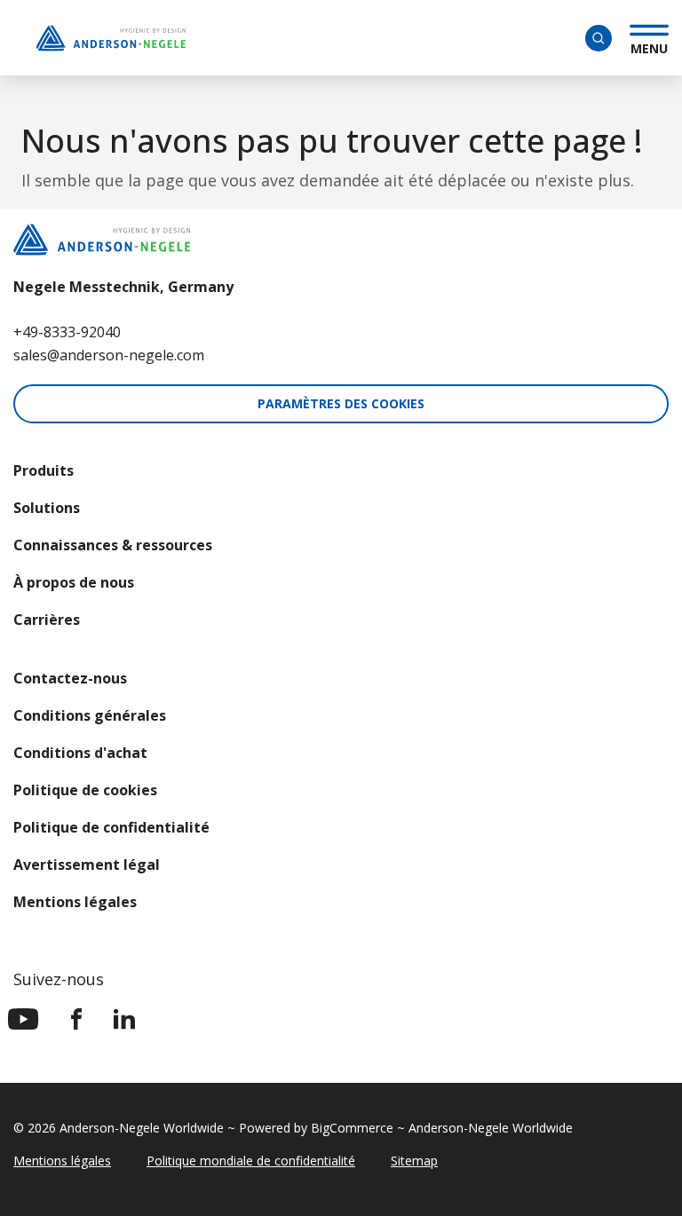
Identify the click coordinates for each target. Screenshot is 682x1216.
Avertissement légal (86, 864)
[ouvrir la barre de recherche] (598, 38)
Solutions (46, 507)
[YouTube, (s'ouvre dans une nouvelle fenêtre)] (23, 1019)
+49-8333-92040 (67, 332)
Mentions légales (75, 902)
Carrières (46, 619)
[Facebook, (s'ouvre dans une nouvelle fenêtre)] (76, 1019)
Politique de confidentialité (111, 827)
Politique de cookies (85, 790)
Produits (43, 470)
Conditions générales (89, 715)
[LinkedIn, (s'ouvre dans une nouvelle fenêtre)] (124, 1019)
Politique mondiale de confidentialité (251, 1160)
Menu (649, 46)
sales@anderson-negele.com (108, 355)
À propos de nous (73, 582)
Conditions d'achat (80, 752)
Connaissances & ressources (112, 545)
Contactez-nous (70, 678)
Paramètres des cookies (341, 403)
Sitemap (414, 1160)
